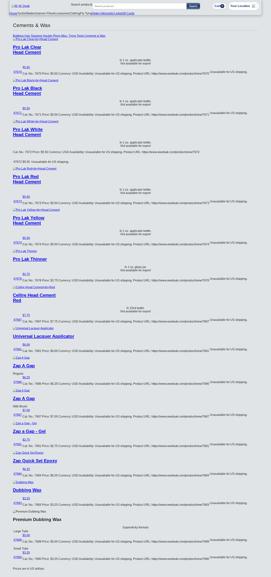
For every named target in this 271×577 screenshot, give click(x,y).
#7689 (17, 539)
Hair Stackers (34, 35)
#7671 (17, 113)
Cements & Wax (94, 35)
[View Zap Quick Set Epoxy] (28, 452)
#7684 (17, 473)
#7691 (17, 444)
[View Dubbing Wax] (23, 482)
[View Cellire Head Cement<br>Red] (34, 287)
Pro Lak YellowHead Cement (28, 220)
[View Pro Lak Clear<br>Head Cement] (35, 39)
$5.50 (26, 67)
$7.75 (26, 315)
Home (13, 13)
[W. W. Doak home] (28, 6)
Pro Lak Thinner (30, 259)
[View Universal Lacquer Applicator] (33, 328)
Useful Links (113, 13)
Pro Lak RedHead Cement (27, 179)
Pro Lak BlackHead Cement (27, 91)
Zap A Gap (24, 365)
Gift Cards (127, 13)
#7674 (17, 242)
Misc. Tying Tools (72, 35)
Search (193, 6)
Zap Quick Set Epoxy (35, 460)
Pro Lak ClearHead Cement (27, 50)
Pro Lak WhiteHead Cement (28, 132)
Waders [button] (31, 13)
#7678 (17, 278)
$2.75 (26, 274)
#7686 (17, 382)
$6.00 (26, 344)
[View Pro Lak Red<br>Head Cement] (34, 168)
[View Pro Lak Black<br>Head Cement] (35, 80)
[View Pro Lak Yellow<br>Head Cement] (36, 209)
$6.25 (26, 377)
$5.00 (26, 535)
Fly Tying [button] (86, 13)
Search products (81, 4)
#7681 (17, 349)
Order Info (98, 13)
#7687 (17, 414)
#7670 (17, 71)
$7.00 (26, 410)
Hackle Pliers (52, 35)
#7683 (17, 503)
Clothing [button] (74, 13)
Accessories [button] (61, 13)
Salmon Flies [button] (44, 13)
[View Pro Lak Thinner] (25, 251)
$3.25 (26, 498)
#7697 (17, 319)
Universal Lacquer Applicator (43, 336)
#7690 (17, 557)
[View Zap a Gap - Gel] (25, 423)
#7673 (17, 201)
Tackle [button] (21, 13)
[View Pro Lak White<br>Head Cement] (35, 121)
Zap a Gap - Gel (29, 431)
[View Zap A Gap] (21, 357)
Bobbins (19, 35)
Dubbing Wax (27, 489)
